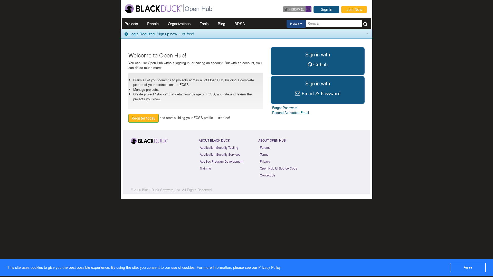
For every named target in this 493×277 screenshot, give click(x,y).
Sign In (326, 9)
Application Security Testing (219, 147)
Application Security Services (220, 154)
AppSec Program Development (221, 161)
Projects (131, 23)
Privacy (265, 161)
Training (205, 168)
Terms (264, 154)
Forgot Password (284, 107)
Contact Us (267, 175)
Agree (468, 267)
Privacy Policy (269, 267)
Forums (265, 147)
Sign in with (317, 59)
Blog (221, 23)
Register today (143, 118)
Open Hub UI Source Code (278, 168)
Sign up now (167, 33)
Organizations (179, 23)
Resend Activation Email (290, 112)
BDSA (239, 23)
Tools (204, 23)
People (153, 23)
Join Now (354, 9)
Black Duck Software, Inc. (161, 189)
